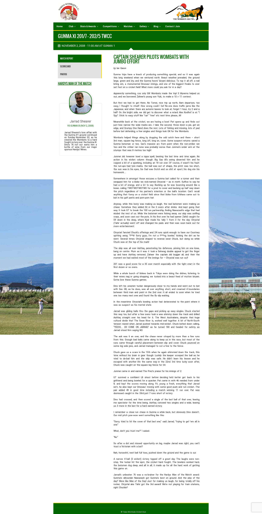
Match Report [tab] (66, 58)
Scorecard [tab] (65, 66)
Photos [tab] (63, 74)
